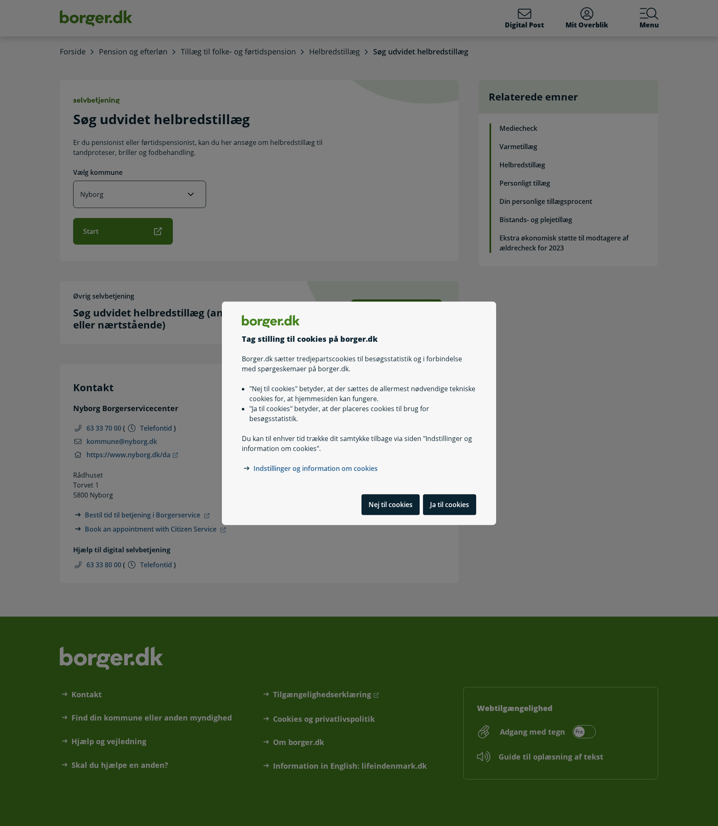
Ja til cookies (449, 504)
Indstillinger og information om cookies (315, 468)
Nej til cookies (391, 504)
